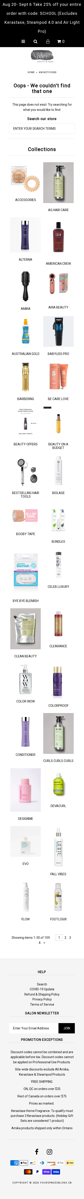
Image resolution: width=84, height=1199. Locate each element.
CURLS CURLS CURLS (58, 761)
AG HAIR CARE (58, 210)
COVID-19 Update (42, 989)
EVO (26, 864)
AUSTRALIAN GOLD (25, 354)
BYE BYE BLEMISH (26, 601)
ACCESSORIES (25, 200)
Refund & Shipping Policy (42, 994)
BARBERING (25, 399)
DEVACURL (58, 806)
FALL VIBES (58, 874)
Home (31, 72)
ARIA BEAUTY (58, 307)
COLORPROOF (58, 705)
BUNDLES (58, 541)
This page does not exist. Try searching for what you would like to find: (42, 107)
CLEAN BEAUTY (25, 656)
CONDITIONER (25, 755)
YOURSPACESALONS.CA (56, 1182)
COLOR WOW (25, 701)
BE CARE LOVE (58, 399)
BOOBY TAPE (25, 534)
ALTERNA (25, 259)
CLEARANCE (58, 646)
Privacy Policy (42, 999)
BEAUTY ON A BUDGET (58, 446)
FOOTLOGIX (58, 919)
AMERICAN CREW (58, 263)
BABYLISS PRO (58, 354)
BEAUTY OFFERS (26, 444)
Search (42, 984)
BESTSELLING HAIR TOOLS (25, 494)
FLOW (26, 919)
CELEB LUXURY (58, 587)
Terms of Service (42, 1004)
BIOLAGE (58, 493)
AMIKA (25, 309)
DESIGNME (25, 818)
